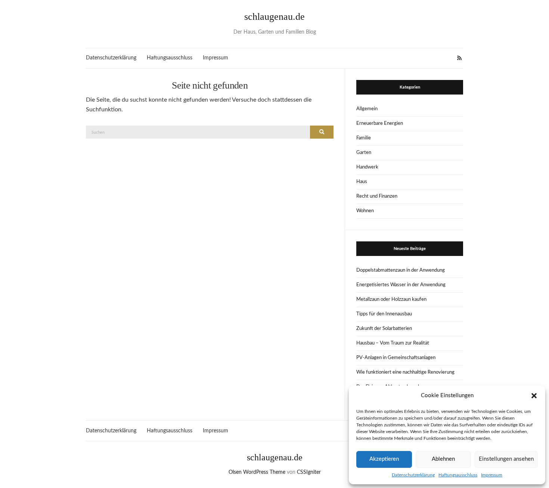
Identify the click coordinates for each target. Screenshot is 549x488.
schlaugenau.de (274, 16)
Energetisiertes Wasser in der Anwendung (401, 284)
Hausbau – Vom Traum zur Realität (392, 343)
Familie (363, 138)
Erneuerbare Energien (379, 123)
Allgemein (367, 108)
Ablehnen (443, 459)
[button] (534, 395)
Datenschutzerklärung (413, 475)
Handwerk (367, 167)
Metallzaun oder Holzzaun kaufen (391, 299)
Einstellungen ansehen (506, 459)
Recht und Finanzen (376, 196)
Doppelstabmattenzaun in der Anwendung (400, 270)
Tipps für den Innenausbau (384, 314)
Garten (363, 152)
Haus (361, 181)
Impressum (491, 475)
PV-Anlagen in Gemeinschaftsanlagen (395, 357)
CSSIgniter (309, 472)
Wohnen (365, 211)
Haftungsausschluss (457, 475)
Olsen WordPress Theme (257, 472)
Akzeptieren (384, 459)
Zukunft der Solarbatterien (384, 328)
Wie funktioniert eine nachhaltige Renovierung (405, 372)
